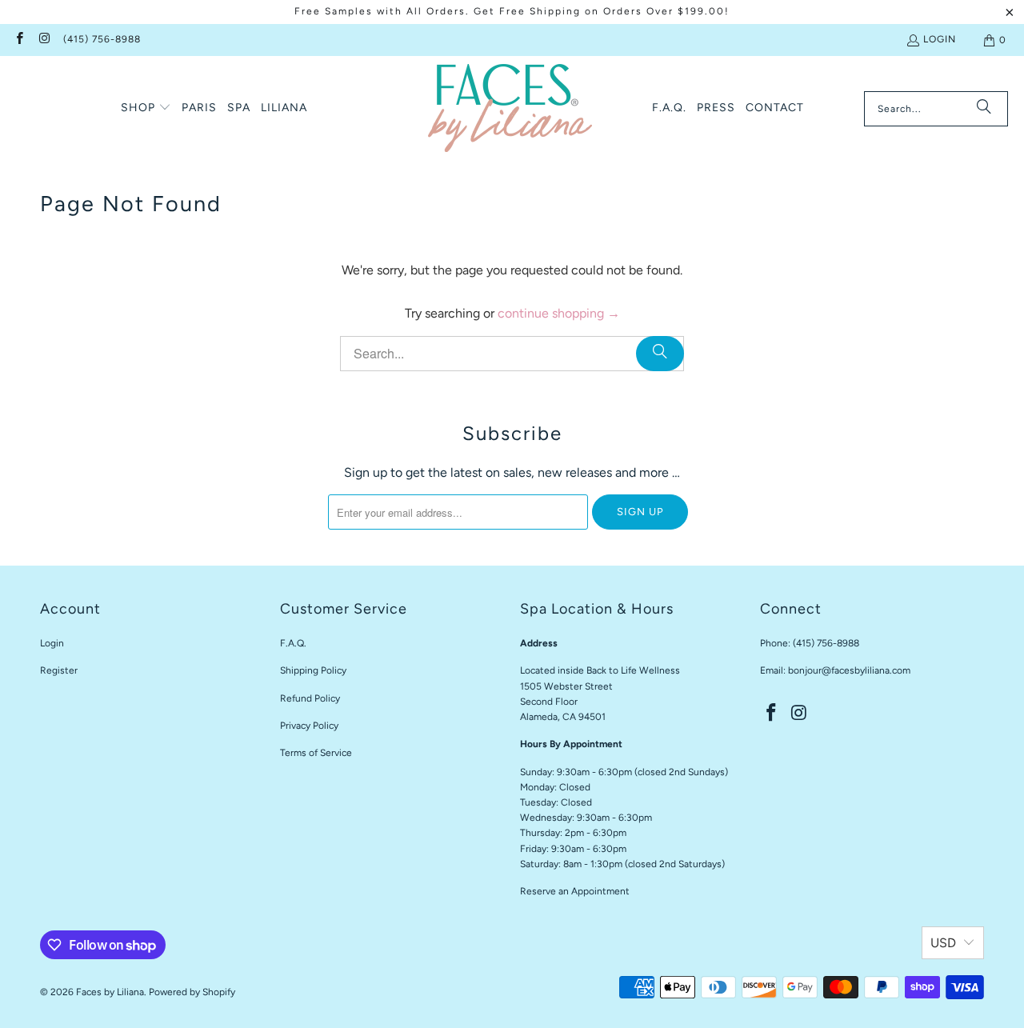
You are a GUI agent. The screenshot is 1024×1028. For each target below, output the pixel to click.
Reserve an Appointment (575, 891)
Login (939, 39)
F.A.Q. (293, 643)
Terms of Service (316, 752)
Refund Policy (310, 698)
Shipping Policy (313, 670)
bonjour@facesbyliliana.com (849, 670)
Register (59, 670)
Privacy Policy (309, 725)
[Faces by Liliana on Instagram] (43, 40)
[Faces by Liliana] (510, 108)
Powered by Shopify (192, 992)
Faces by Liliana (110, 992)
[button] (146, 109)
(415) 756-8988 (102, 39)
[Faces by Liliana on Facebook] (19, 40)
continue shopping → (559, 313)
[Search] (984, 108)
